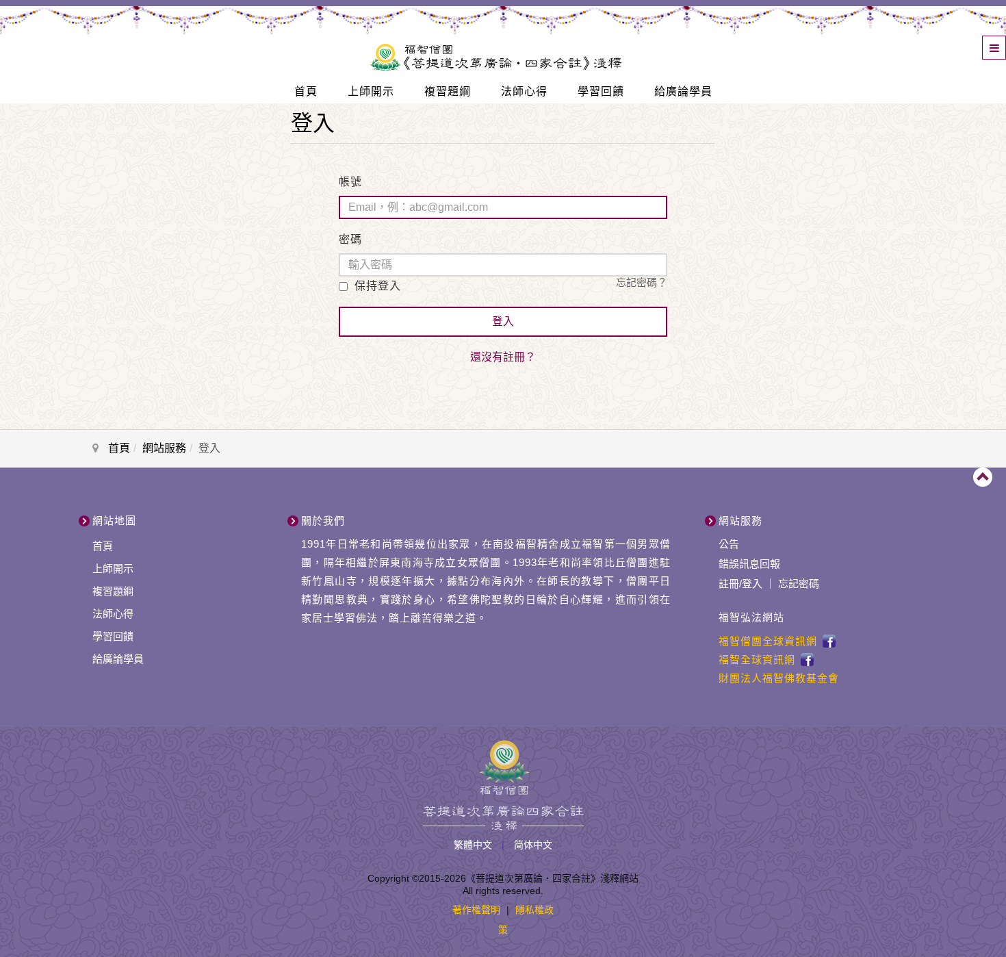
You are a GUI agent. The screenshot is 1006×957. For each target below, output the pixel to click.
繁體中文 (474, 844)
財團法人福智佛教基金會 (779, 678)
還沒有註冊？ (503, 357)
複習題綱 (447, 91)
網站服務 (164, 448)
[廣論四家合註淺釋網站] (495, 55)
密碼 (350, 239)
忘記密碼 (798, 583)
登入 (503, 321)
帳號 (350, 182)
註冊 (729, 583)
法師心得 (524, 91)
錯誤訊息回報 (749, 564)
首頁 (306, 91)
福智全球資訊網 (757, 659)
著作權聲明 (476, 909)
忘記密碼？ (641, 282)
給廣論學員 (683, 91)
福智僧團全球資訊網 (768, 641)
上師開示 (371, 91)
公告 (729, 544)
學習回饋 (601, 91)
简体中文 (533, 844)
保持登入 (376, 286)
